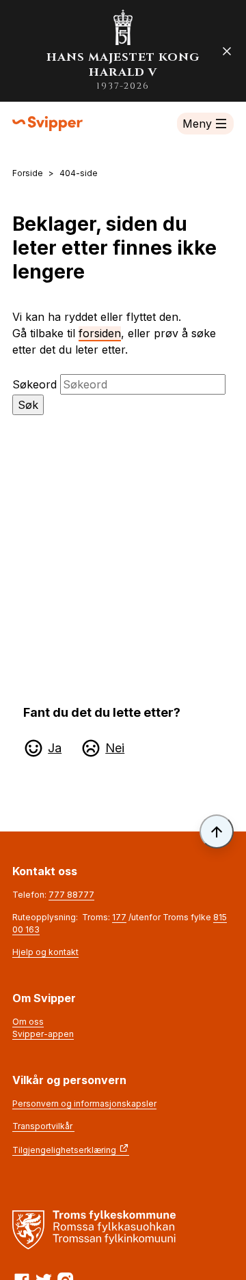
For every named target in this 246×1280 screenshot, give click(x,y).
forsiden (100, 333)
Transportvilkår (43, 1126)
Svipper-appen (43, 1034)
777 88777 (71, 895)
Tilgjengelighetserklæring (64, 1150)
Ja (55, 748)
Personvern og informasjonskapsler (84, 1103)
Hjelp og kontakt (45, 952)
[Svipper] (47, 123)
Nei (114, 748)
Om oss (28, 1021)
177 (119, 917)
